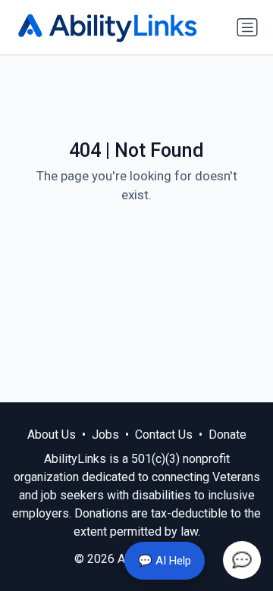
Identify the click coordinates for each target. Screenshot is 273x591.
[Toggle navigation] (247, 27)
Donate (227, 434)
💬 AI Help (164, 561)
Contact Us (164, 434)
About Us (51, 434)
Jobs (105, 434)
